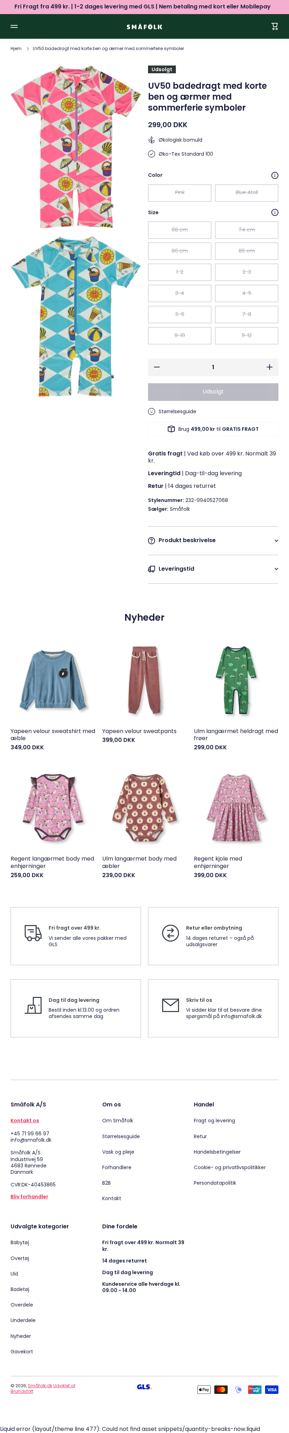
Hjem (16, 48)
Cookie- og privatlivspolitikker (230, 1167)
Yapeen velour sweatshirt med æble (53, 735)
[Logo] (144, 26)
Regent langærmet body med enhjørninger (52, 862)
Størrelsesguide (121, 1136)
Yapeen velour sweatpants (139, 731)
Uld (14, 1273)
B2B (106, 1182)
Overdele (22, 1304)
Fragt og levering (214, 1120)
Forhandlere (116, 1167)
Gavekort (22, 1351)
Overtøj (20, 1258)
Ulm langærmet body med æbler (139, 862)
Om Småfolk (117, 1120)
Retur (200, 1136)
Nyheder (21, 1336)
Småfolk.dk (40, 1386)
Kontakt (111, 1198)
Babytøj (20, 1242)
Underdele (23, 1320)
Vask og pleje (118, 1151)
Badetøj (20, 1289)
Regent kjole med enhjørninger (218, 862)
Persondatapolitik (215, 1182)
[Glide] (274, 175)
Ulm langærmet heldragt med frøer (236, 735)
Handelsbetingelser (217, 1151)
